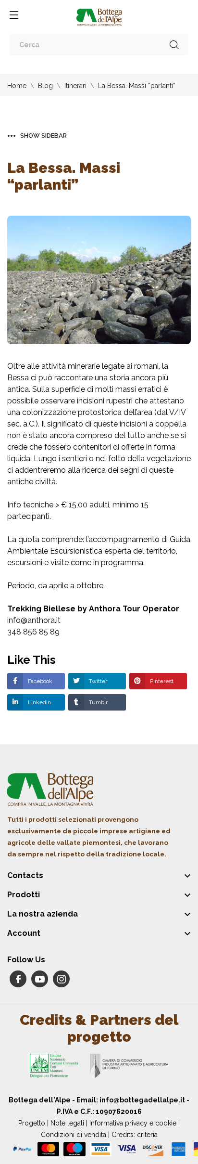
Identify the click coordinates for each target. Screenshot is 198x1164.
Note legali (67, 1123)
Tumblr (97, 702)
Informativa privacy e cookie (132, 1123)
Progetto (31, 1123)
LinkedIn (38, 702)
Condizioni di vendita (73, 1134)
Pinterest (160, 681)
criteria (147, 1134)
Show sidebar (43, 135)
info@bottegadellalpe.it (142, 1100)
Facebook (39, 681)
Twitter (97, 681)
